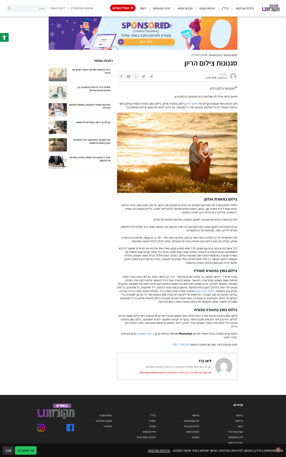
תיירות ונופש (207, 8)
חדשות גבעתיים (230, 54)
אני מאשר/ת (25, 450)
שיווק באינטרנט (104, 421)
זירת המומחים (161, 8)
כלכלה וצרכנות (245, 8)
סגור (8, 450)
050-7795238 (181, 344)
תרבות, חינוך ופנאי (146, 437)
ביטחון (239, 415)
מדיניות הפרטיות (159, 450)
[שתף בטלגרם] (151, 76)
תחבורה (108, 426)
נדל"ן (225, 8)
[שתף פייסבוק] (121, 76)
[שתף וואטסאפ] (136, 76)
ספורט (152, 421)
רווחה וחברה (105, 415)
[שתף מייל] (128, 76)
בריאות (239, 421)
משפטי (195, 437)
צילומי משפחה (146, 333)
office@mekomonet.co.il (154, 372)
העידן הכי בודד (235, 431)
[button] (4, 37)
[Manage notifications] (278, 449)
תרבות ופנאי (184, 8)
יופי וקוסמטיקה (191, 421)
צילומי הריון (192, 103)
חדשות (195, 415)
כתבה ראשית (192, 431)
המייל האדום (121, 8)
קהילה (152, 426)
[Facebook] (70, 427)
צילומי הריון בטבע (205, 291)
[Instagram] (41, 427)
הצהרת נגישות (235, 442)
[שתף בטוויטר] (143, 76)
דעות (143, 8)
